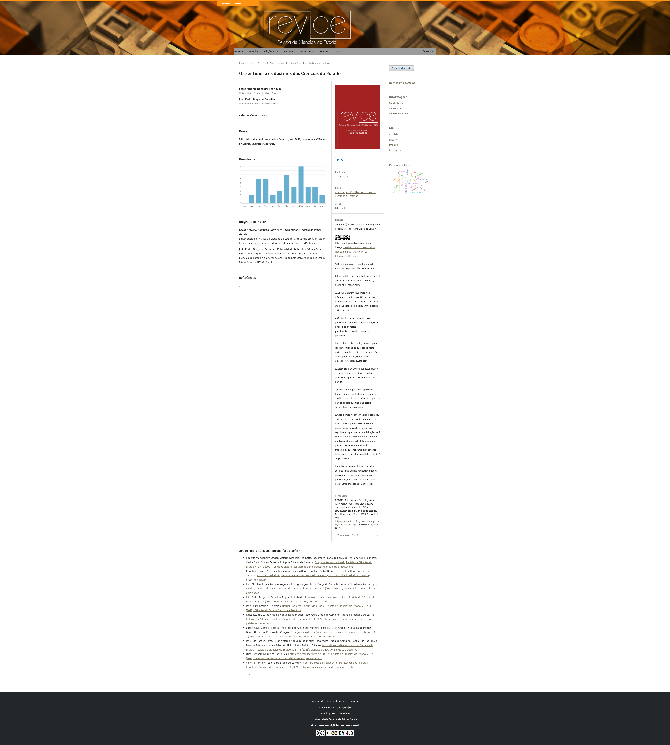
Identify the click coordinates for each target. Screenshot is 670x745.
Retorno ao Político (257, 619)
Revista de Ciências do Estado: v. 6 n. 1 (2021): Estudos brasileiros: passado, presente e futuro (301, 667)
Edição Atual (271, 51)
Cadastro (225, 3)
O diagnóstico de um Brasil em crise (311, 632)
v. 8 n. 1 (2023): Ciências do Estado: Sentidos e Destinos (289, 62)
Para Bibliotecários (398, 113)
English (393, 134)
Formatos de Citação (348, 535)
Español (393, 139)
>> (248, 674)
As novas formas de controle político (326, 597)
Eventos (324, 51)
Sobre (237, 51)
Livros (337, 51)
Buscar (429, 51)
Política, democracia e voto (262, 588)
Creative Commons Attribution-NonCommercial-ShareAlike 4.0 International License (355, 252)
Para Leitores (396, 103)
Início (242, 62)
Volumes (289, 51)
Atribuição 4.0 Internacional (335, 725)
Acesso (238, 3)
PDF (342, 159)
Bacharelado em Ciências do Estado (303, 606)
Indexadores (307, 51)
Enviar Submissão (401, 68)
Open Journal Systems (402, 83)
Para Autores (396, 108)
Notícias (253, 51)
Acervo (252, 62)
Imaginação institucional (330, 562)
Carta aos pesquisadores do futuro (309, 654)
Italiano (393, 145)
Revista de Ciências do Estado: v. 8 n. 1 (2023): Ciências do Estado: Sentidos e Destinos (306, 649)
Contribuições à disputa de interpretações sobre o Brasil (336, 662)
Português (395, 150)
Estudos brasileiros (268, 575)
